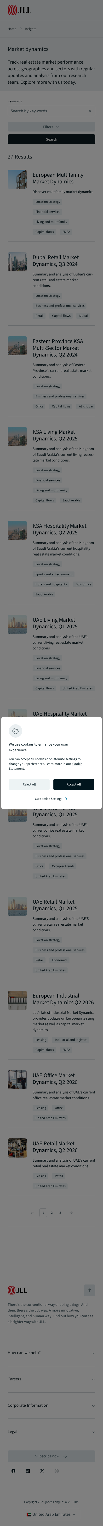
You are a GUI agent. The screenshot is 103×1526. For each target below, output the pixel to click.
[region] (51, 763)
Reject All (29, 784)
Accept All (74, 784)
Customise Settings (51, 799)
